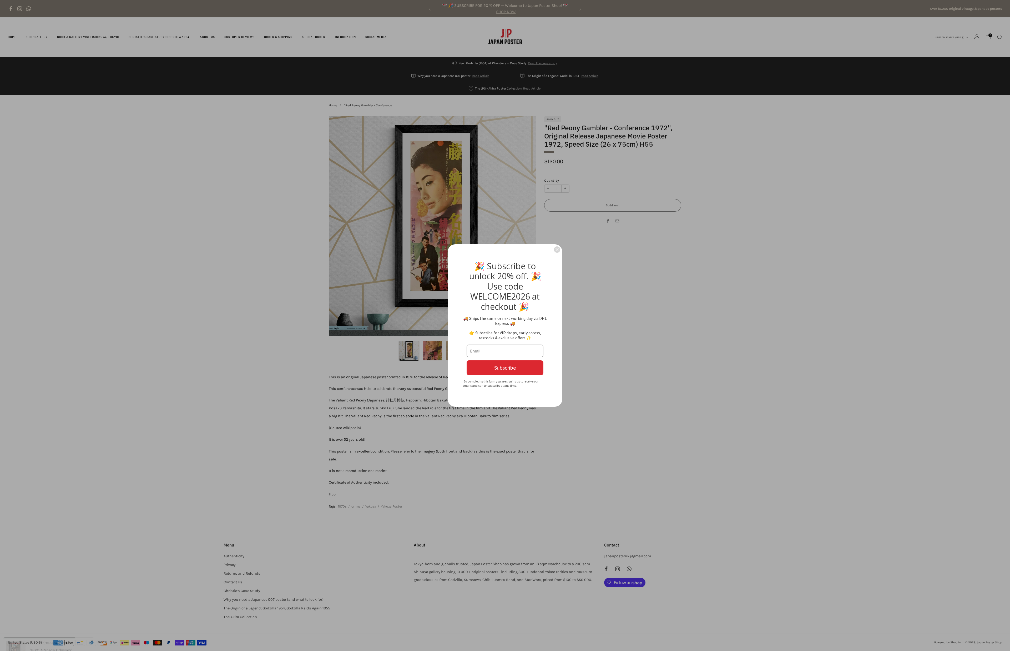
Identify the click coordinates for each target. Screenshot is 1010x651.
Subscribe (505, 367)
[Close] (557, 249)
